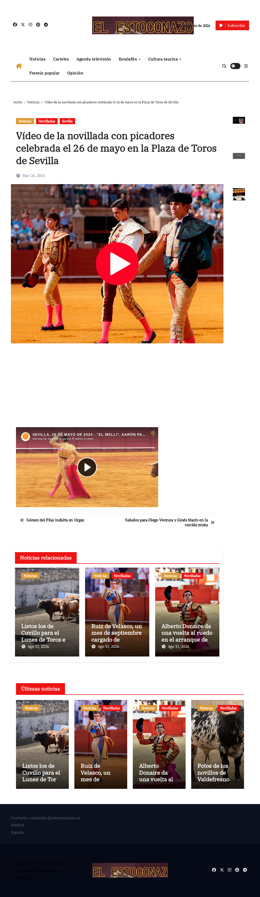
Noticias (37, 59)
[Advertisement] (118, 387)
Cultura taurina (163, 59)
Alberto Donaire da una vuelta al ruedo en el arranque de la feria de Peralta (186, 636)
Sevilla (67, 121)
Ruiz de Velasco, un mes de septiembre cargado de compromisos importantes (116, 639)
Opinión (75, 73)
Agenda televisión (93, 59)
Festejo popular (44, 73)
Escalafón (128, 59)
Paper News (45, 870)
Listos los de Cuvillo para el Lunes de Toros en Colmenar (45, 636)
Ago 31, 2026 (38, 646)
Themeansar (22, 877)
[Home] (19, 66)
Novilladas (47, 121)
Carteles (61, 59)
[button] (246, 66)
